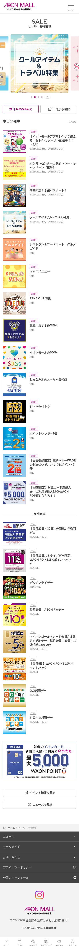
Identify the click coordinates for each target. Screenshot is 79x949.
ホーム (11, 827)
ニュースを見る (42, 804)
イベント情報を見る (42, 792)
